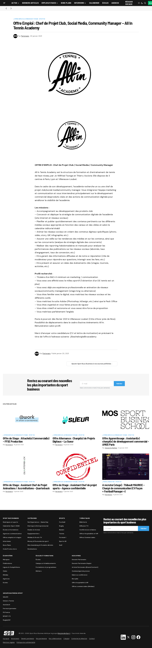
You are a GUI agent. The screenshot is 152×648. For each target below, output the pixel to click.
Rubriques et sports (10, 522)
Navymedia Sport (64, 633)
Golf (60, 545)
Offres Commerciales (87, 537)
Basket (61, 530)
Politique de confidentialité (26, 642)
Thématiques (84, 518)
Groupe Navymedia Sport (13, 593)
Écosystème (7, 556)
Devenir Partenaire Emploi (81, 563)
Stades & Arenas (34, 530)
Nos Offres (76, 556)
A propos (6, 638)
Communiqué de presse (81, 571)
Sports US (62, 541)
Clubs (5, 571)
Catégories (32, 518)
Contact (92, 638)
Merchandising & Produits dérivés (40, 545)
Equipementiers (33, 534)
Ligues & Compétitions (11, 567)
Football (62, 522)
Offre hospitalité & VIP (80, 583)
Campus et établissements (46, 563)
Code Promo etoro (10, 549)
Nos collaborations (55, 638)
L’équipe (66, 638)
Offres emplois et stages (12, 537)
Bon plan (75, 579)
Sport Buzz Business (11, 518)
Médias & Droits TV (35, 537)
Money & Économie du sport (38, 541)
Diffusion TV (83, 526)
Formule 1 (62, 537)
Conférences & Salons (87, 530)
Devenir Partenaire (79, 560)
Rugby (61, 526)
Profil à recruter (109, 481)
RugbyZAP (6, 620)
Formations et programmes (46, 567)
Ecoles (5, 583)
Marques (6, 560)
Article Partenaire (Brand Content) (85, 567)
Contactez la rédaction (79, 638)
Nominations (32, 549)
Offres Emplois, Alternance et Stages (26, 19)
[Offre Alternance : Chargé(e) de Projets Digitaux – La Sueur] (76, 420)
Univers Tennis (8, 601)
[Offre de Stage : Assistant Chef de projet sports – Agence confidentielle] (76, 467)
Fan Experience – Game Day (38, 522)
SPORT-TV (7, 616)
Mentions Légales (9, 642)
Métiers (39, 571)
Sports (62, 518)
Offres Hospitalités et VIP (88, 534)
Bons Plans (7, 545)
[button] (4, 3)
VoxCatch (6, 605)
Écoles (38, 560)
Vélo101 (5, 597)
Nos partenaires (41, 638)
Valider (119, 384)
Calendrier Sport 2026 (11, 526)
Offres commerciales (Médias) (83, 586)
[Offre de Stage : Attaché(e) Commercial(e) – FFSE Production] (26, 420)
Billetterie (83, 522)
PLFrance (6, 612)
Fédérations (7, 563)
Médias (5, 575)
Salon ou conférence (79, 575)
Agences (6, 579)
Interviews (7, 541)
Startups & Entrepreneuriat (38, 526)
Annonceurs (15, 638)
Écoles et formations (10, 530)
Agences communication (12, 534)
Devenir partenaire (27, 638)
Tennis (61, 534)
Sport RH (42, 19)
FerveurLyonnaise (9, 608)
